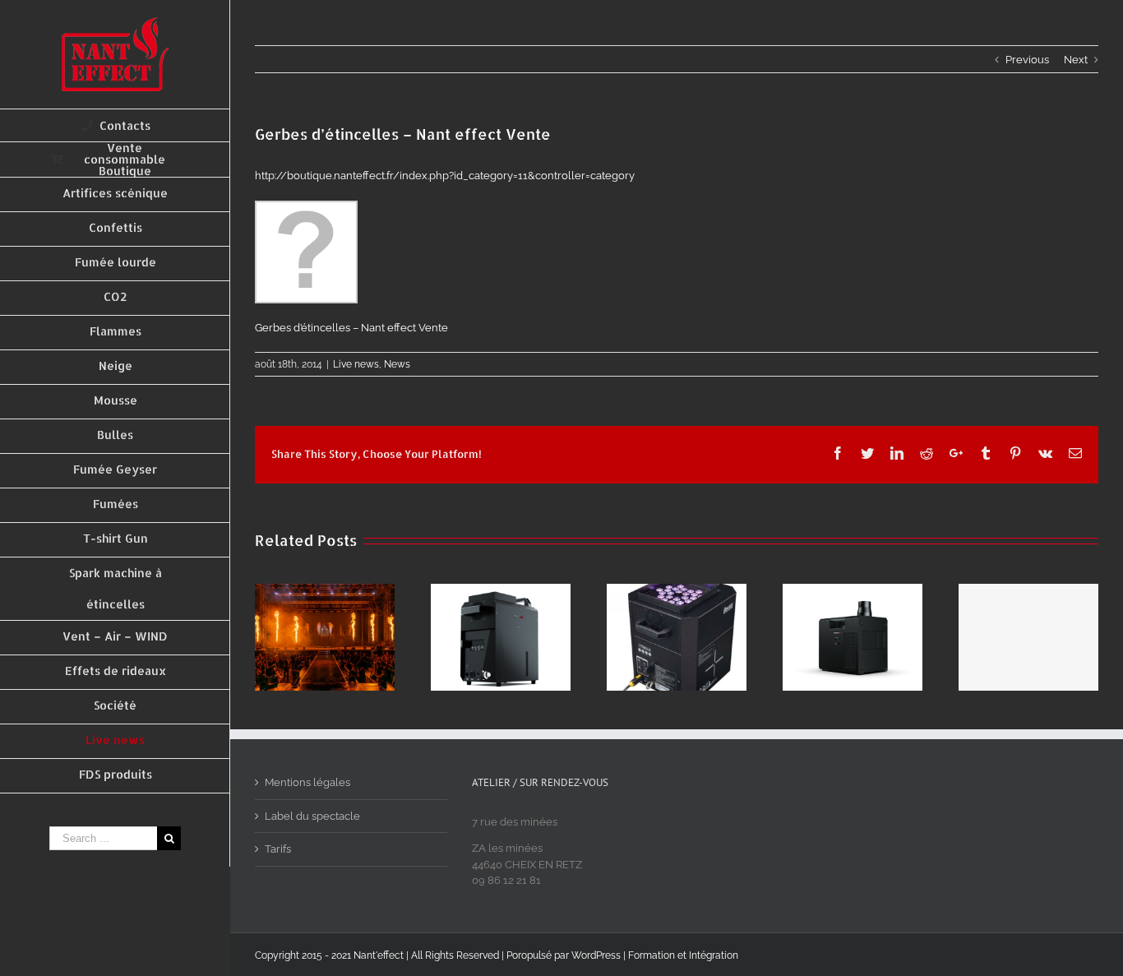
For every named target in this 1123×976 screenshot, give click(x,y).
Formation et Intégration (683, 955)
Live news (356, 364)
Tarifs (278, 849)
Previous (1027, 59)
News (397, 364)
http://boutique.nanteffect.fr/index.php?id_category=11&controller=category (445, 175)
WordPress (596, 955)
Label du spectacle (312, 816)
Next (1076, 59)
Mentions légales (307, 782)
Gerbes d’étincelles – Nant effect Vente (351, 327)
